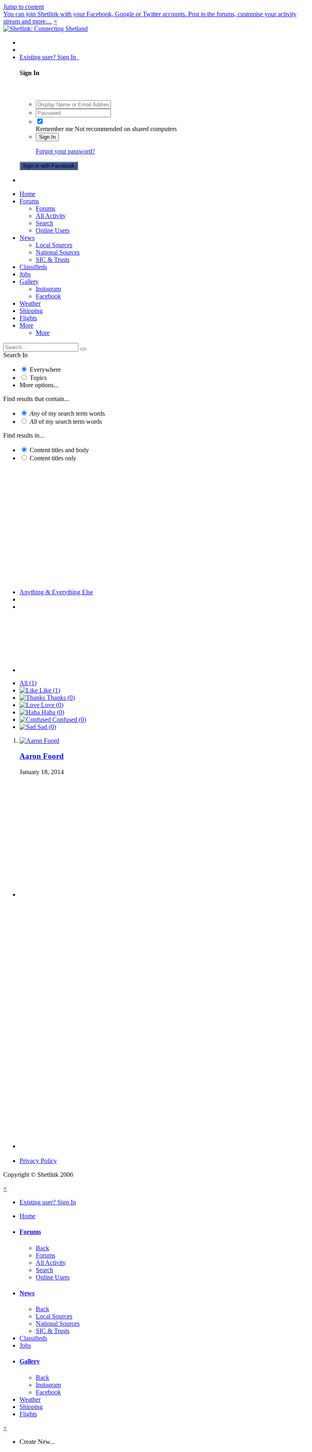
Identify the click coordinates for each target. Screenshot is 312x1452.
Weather (30, 303)
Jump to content (23, 6)
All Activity (51, 215)
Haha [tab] (52, 712)
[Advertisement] (156, 525)
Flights (28, 318)
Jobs (25, 274)
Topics (38, 377)
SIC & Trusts (52, 259)
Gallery (29, 281)
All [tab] (28, 683)
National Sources (58, 252)
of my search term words (67, 413)
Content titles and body (59, 450)
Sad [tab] (46, 726)
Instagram (48, 288)
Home (27, 193)
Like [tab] (49, 690)
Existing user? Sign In (49, 57)
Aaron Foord (42, 756)
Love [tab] (51, 704)
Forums (29, 201)
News (27, 237)
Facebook (48, 296)
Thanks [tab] (60, 697)
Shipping (31, 310)
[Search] (83, 349)
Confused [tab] (68, 719)
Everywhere (45, 369)
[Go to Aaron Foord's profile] (39, 740)
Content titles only (53, 458)
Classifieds (33, 266)
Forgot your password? (65, 151)
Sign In (47, 137)
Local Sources (54, 245)
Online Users (52, 230)
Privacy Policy (38, 1160)
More (26, 325)
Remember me (54, 128)
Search (44, 223)
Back (42, 1248)
